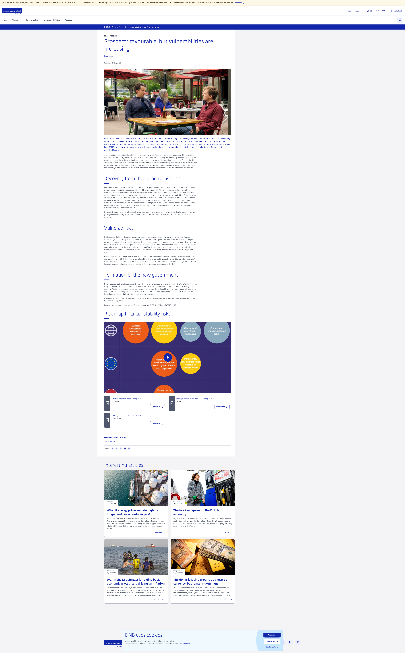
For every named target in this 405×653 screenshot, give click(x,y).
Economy (121, 441)
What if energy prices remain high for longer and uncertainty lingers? (133, 512)
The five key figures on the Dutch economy (196, 512)
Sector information (31, 20)
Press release (110, 441)
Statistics (56, 20)
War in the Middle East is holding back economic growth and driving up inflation (136, 581)
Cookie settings (272, 647)
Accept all (272, 635)
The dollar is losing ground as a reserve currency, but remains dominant (200, 581)
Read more (238, 3)
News (5, 20)
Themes (15, 20)
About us (68, 20)
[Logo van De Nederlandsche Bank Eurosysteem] (12, 11)
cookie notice (185, 644)
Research (47, 20)
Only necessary (272, 641)
